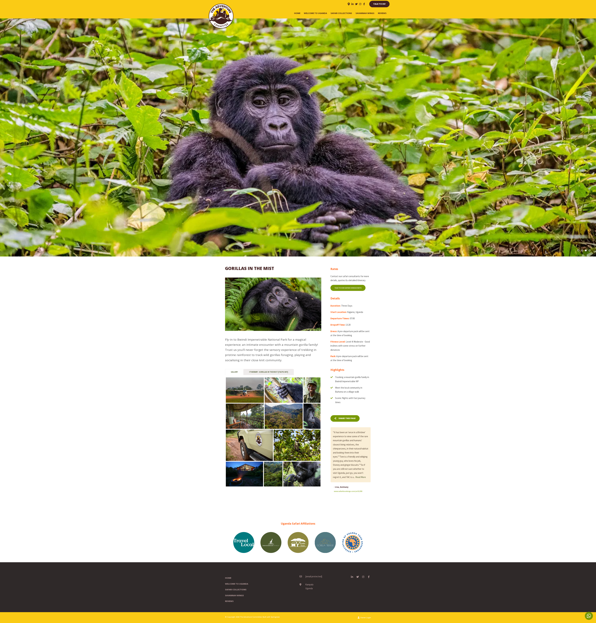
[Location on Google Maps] (348, 4)
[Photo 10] (273, 474)
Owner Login (365, 609)
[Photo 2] (284, 390)
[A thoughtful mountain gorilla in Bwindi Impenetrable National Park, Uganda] (302, 474)
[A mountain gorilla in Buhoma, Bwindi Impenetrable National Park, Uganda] (312, 416)
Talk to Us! (379, 4)
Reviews (382, 13)
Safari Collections (341, 13)
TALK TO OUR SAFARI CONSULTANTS (347, 288)
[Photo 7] (249, 445)
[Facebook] (364, 4)
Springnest (275, 609)
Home (297, 13)
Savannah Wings (365, 13)
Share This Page (347, 418)
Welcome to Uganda (315, 13)
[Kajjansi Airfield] (245, 390)
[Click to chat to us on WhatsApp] (589, 616)
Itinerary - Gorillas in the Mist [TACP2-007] (268, 372)
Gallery (234, 372)
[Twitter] (356, 4)
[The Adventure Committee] (221, 15)
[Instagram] (360, 4)
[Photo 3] (312, 390)
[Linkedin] (352, 4)
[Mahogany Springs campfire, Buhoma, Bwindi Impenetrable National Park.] (244, 474)
